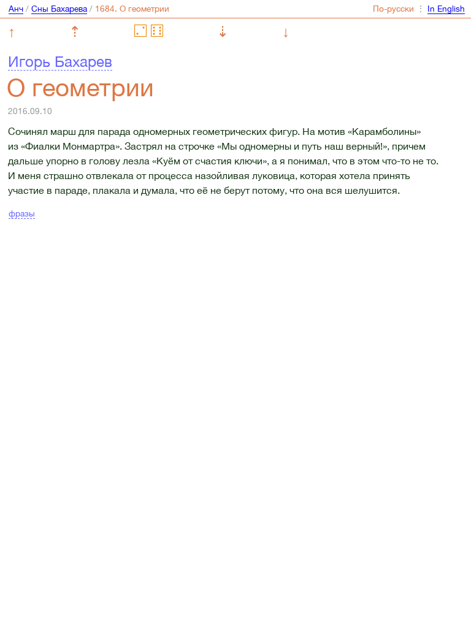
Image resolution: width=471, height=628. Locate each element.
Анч (16, 8)
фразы (22, 213)
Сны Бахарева (59, 8)
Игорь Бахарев (60, 61)
